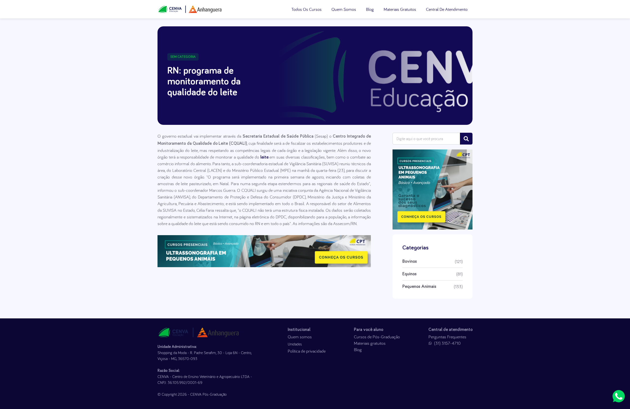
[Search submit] (466, 139)
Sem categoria (183, 57)
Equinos (409, 274)
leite (264, 157)
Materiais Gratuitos (400, 9)
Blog (370, 9)
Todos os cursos (306, 9)
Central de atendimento (447, 9)
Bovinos (409, 261)
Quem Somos (343, 9)
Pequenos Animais (419, 286)
